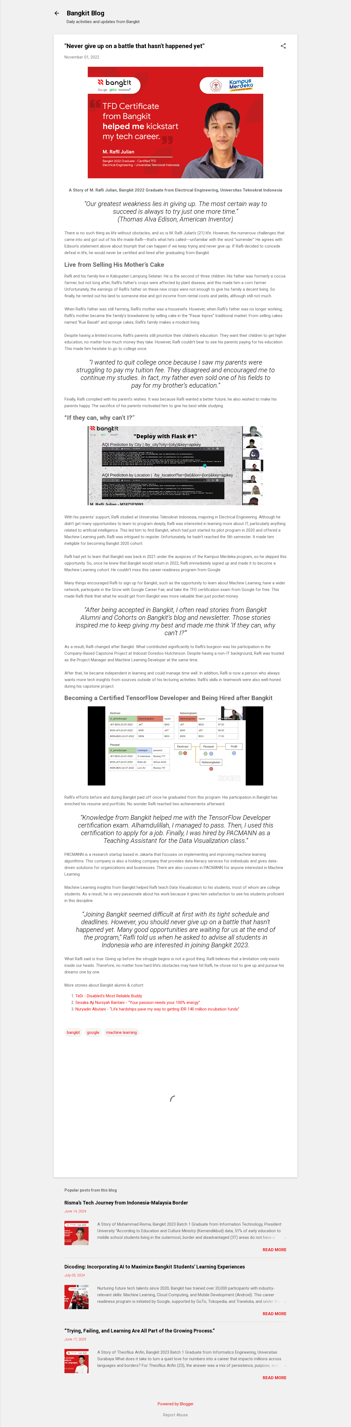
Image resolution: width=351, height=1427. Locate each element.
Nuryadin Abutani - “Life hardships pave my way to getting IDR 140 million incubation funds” (157, 1009)
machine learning (121, 1032)
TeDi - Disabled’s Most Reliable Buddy (108, 995)
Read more (275, 1249)
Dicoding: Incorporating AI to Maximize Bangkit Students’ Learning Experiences (154, 1267)
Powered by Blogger (176, 1403)
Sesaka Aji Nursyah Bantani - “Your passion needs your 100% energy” (137, 1002)
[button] (283, 46)
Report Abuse (175, 1414)
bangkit (73, 1032)
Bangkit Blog (85, 13)
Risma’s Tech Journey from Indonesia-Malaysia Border (126, 1203)
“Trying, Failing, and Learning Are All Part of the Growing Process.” (139, 1331)
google (93, 1032)
